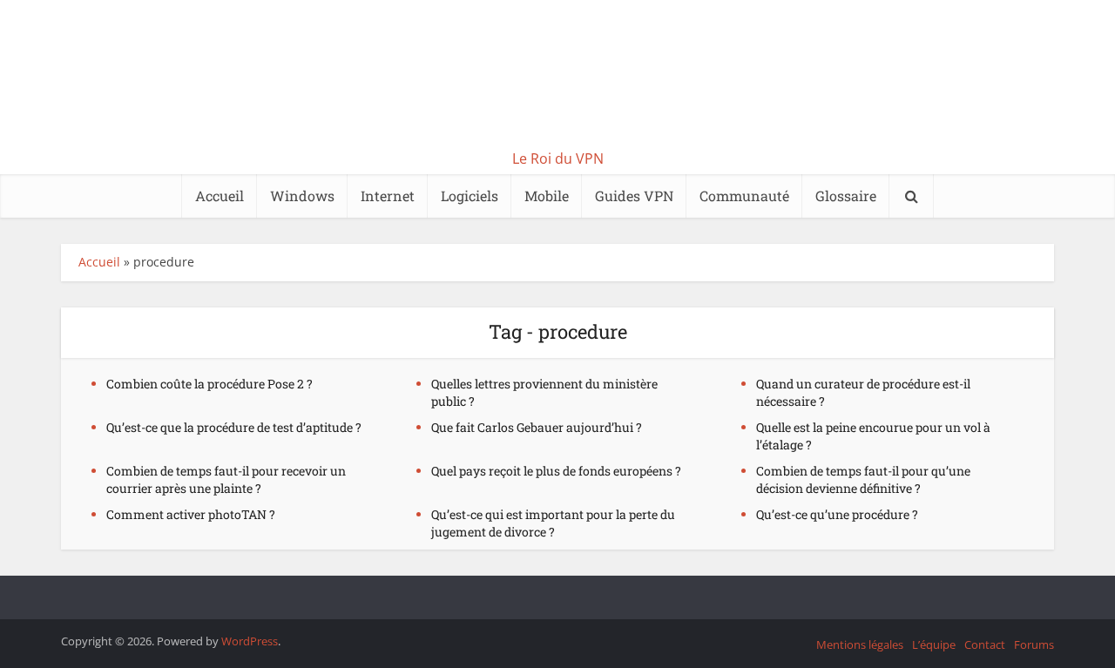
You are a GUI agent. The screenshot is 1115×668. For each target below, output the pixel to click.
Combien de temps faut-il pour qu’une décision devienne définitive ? (863, 479)
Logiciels (469, 195)
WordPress (249, 641)
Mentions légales (859, 644)
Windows (302, 195)
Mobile (546, 195)
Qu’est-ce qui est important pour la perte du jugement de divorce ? (553, 523)
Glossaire (845, 195)
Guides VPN (634, 195)
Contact (984, 644)
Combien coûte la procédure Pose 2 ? (209, 383)
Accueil (219, 195)
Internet (388, 195)
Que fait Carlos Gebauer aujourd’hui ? (536, 427)
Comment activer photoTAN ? (190, 514)
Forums (1034, 644)
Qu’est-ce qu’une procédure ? (837, 514)
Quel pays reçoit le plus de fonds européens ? (556, 470)
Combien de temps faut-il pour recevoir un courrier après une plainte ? (226, 479)
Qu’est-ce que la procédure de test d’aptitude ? (234, 427)
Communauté (744, 195)
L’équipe (934, 644)
